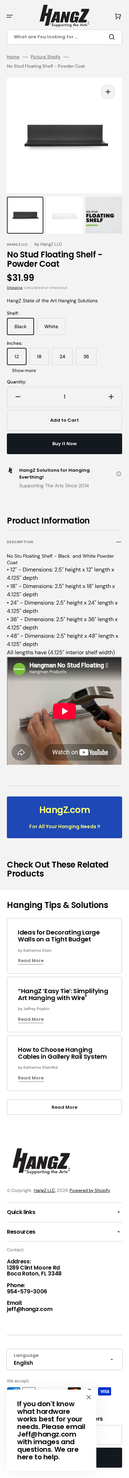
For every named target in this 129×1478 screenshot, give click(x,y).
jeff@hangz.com (30, 1309)
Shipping (15, 287)
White (55, 329)
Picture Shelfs (46, 57)
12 (20, 359)
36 (90, 359)
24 (66, 359)
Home (13, 57)
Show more (24, 370)
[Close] (88, 1397)
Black (24, 329)
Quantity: (16, 382)
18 (43, 359)
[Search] (113, 37)
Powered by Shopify (89, 1190)
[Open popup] (118, 473)
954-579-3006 (27, 1291)
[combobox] (64, 37)
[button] (9, 16)
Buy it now (64, 443)
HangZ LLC (44, 1190)
